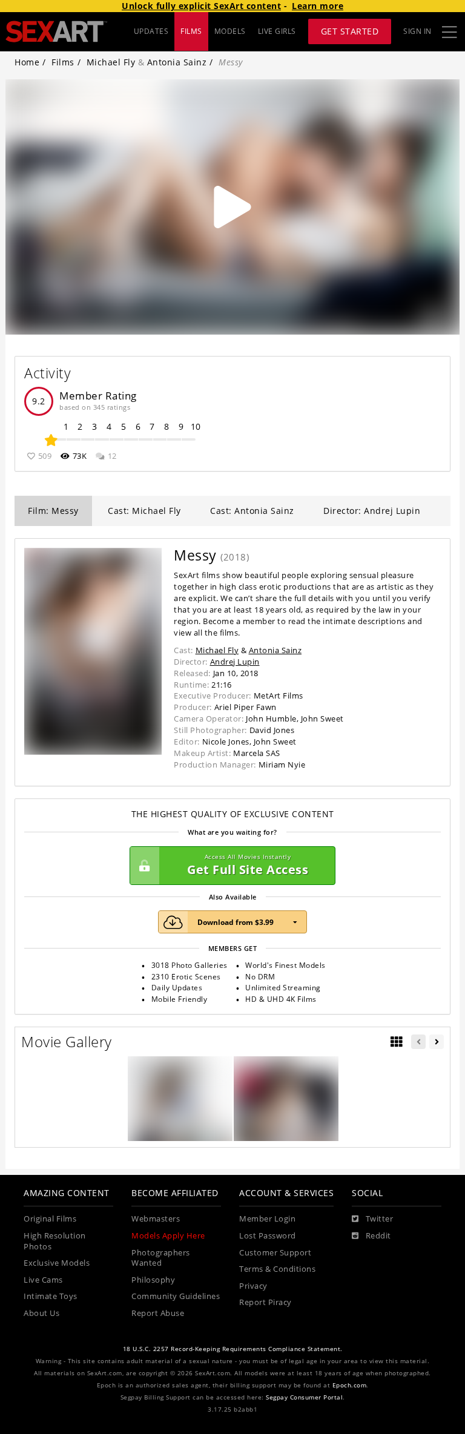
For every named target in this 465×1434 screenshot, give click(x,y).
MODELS (230, 31)
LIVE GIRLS (277, 31)
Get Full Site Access (247, 865)
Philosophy (153, 1280)
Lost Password (267, 1236)
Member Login (267, 1219)
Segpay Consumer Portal (304, 1397)
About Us (41, 1313)
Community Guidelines (175, 1296)
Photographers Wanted (160, 1258)
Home (27, 62)
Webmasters (155, 1219)
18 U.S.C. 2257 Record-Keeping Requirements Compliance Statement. (233, 1349)
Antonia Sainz (177, 62)
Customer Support (275, 1253)
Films (62, 62)
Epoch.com (349, 1385)
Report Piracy (265, 1302)
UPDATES (151, 31)
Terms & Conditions (277, 1269)
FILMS (191, 31)
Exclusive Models (57, 1263)
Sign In (417, 31)
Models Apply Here (168, 1236)
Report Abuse (157, 1313)
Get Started (350, 31)
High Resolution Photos (55, 1241)
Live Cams (43, 1280)
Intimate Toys (51, 1296)
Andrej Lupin (235, 661)
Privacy (253, 1286)
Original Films (50, 1219)
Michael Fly (111, 62)
